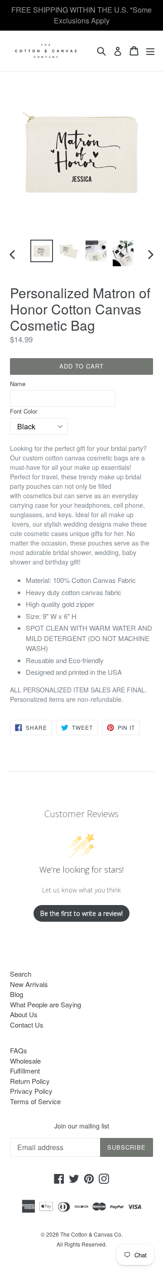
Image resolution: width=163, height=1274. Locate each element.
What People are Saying (45, 1004)
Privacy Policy (31, 1091)
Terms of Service (35, 1101)
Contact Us (26, 1024)
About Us (24, 1014)
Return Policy (30, 1081)
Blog (16, 994)
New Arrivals (29, 984)
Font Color (23, 411)
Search (20, 973)
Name (17, 383)
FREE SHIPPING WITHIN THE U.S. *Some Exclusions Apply (81, 15)
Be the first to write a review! (81, 913)
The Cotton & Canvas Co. (91, 1234)
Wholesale (25, 1060)
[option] (41, 250)
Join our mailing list (81, 1126)
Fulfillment (25, 1070)
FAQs (18, 1050)
